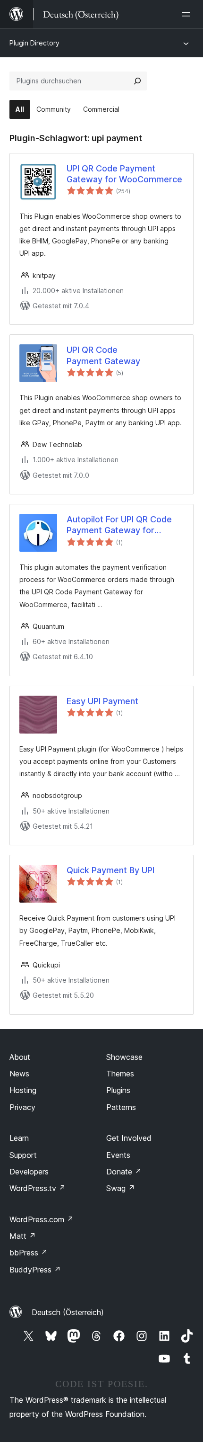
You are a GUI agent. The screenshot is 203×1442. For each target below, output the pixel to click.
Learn (19, 1138)
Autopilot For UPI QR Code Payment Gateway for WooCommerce (119, 525)
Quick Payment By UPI (110, 870)
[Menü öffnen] (188, 14)
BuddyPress (35, 1269)
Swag (120, 1188)
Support (23, 1155)
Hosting (22, 1090)
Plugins (118, 1090)
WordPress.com (41, 1219)
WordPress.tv (37, 1188)
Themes (120, 1073)
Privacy (22, 1107)
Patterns (121, 1107)
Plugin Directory (34, 43)
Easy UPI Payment (102, 701)
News (19, 1073)
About (19, 1057)
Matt (22, 1236)
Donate (124, 1171)
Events (118, 1155)
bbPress (28, 1252)
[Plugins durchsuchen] (137, 81)
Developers (29, 1171)
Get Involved (129, 1138)
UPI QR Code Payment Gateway (103, 355)
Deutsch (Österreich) (68, 1312)
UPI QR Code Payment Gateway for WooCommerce (124, 173)
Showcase (124, 1057)
